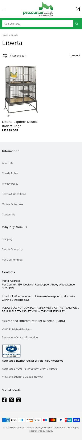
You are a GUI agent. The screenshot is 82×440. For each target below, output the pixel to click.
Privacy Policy (10, 183)
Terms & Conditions (14, 194)
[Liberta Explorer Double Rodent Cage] (21, 91)
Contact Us (8, 214)
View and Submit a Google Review (22, 376)
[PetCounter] (38, 9)
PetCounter (17, 427)
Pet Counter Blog (12, 259)
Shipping (7, 239)
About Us (7, 163)
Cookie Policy (10, 173)
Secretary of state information (20, 337)
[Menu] (8, 9)
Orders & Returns (12, 204)
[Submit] (76, 23)
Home (5, 35)
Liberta (14, 35)
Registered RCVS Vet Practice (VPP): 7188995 (29, 368)
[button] (14, 56)
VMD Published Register (16, 329)
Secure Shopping (12, 249)
